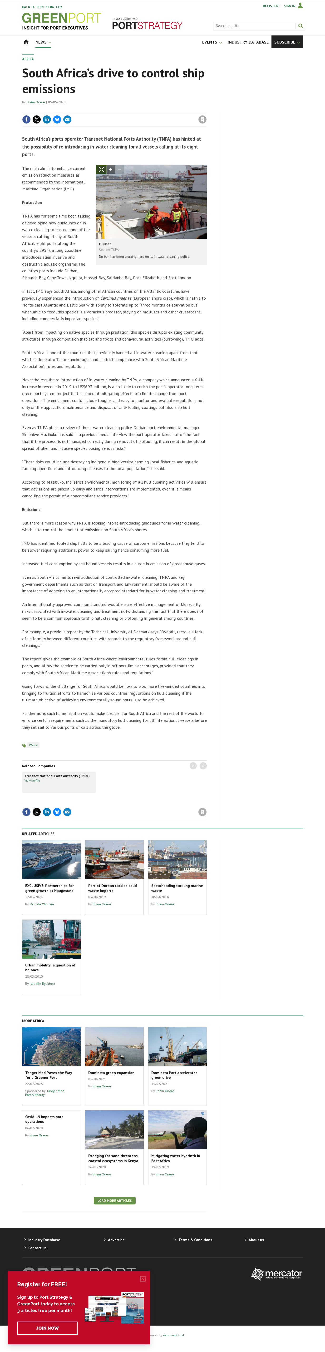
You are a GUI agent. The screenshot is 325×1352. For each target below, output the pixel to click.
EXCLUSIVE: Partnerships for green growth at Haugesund (49, 888)
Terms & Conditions (195, 1239)
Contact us (37, 1247)
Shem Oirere (35, 102)
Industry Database (44, 1239)
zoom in (111, 169)
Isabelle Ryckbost (42, 983)
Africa (28, 58)
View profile (32, 780)
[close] (206, 110)
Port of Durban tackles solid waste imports (112, 888)
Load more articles (115, 1200)
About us (256, 1239)
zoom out (119, 169)
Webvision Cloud (173, 1335)
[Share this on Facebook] (26, 119)
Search (300, 26)
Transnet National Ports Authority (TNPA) (57, 776)
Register (270, 6)
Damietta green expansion (111, 1072)
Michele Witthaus (42, 904)
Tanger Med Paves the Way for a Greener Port (48, 1075)
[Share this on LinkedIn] (47, 119)
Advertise (116, 1239)
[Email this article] (67, 119)
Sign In (289, 6)
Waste (33, 745)
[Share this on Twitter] (36, 119)
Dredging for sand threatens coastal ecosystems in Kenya (113, 1158)
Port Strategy (42, 7)
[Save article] (202, 119)
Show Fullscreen (101, 169)
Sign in (147, 110)
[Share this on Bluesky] (57, 119)
